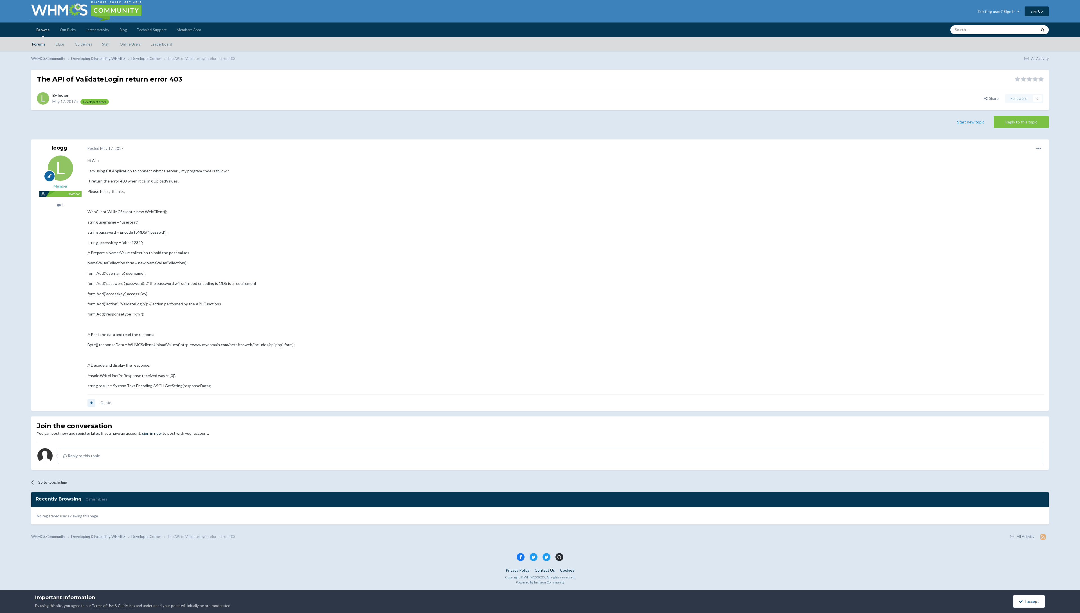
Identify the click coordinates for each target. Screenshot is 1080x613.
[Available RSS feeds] (1043, 537)
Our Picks (68, 30)
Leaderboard (161, 44)
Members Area (189, 30)
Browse (43, 30)
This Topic (1021, 30)
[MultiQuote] (91, 403)
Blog (123, 30)
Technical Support (151, 30)
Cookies (567, 570)
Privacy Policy (518, 570)
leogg (63, 95)
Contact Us (545, 570)
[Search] (1042, 29)
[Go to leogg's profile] (43, 98)
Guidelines (83, 44)
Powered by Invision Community (540, 582)
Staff (106, 44)
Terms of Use (103, 605)
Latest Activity (97, 30)
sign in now (152, 433)
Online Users (130, 44)
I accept (1031, 601)
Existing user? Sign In (997, 11)
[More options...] (1038, 148)
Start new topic (970, 122)
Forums (38, 44)
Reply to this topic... (84, 455)
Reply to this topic (1021, 122)
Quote (105, 402)
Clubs (60, 44)
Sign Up (1036, 11)
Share (992, 98)
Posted (105, 148)
